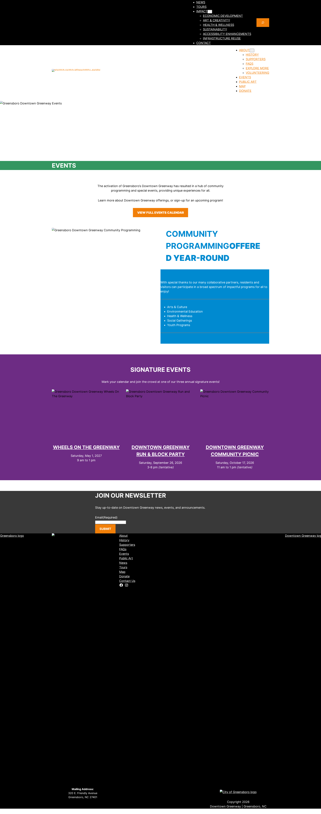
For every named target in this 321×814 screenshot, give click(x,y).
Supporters (127, 544)
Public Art (126, 558)
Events (124, 553)
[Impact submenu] (209, 11)
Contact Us (127, 581)
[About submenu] (252, 50)
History (124, 540)
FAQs (122, 549)
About (123, 535)
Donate (124, 576)
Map (122, 572)
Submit (105, 529)
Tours (123, 567)
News (123, 563)
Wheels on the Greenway (86, 447)
